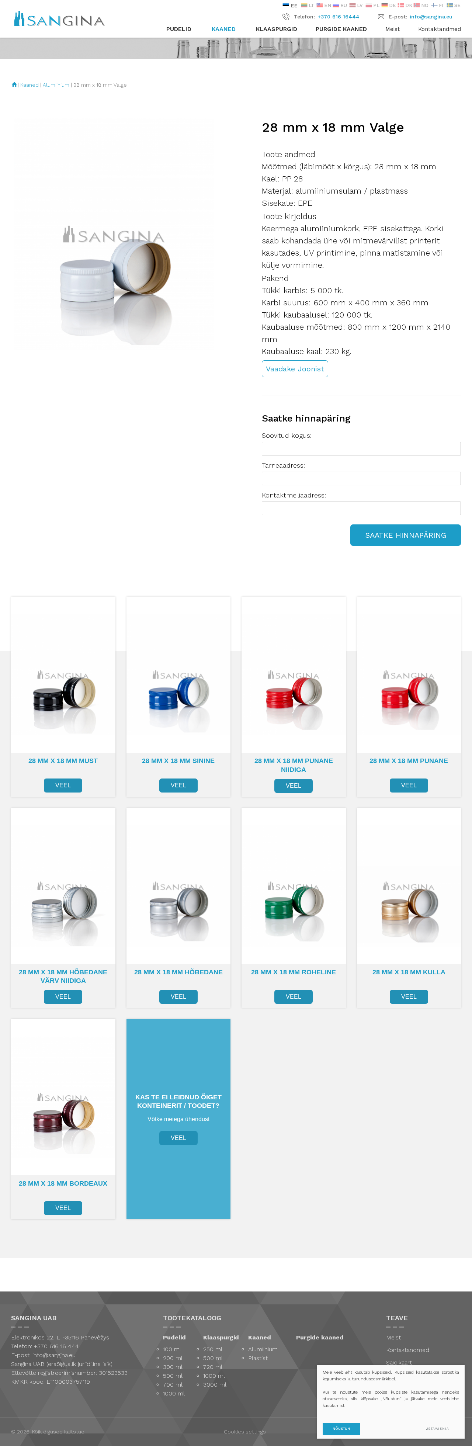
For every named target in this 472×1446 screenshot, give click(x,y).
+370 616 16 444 (55, 1346)
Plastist (258, 1358)
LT (311, 5)
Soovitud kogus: (287, 435)
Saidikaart (399, 1362)
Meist (392, 29)
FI (441, 5)
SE (457, 5)
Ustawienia (437, 1429)
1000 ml (174, 1393)
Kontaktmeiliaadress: (294, 495)
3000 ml (214, 1384)
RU (343, 5)
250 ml (212, 1349)
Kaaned (29, 85)
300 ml (173, 1366)
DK (408, 5)
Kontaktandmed (439, 29)
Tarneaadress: (283, 465)
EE (293, 5)
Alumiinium (56, 85)
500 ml (173, 1375)
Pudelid (174, 1337)
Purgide (341, 28)
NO (424, 5)
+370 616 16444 (338, 17)
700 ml (173, 1384)
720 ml (212, 1366)
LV (360, 5)
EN (327, 5)
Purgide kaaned (320, 1337)
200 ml (173, 1358)
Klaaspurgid (221, 1337)
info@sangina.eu (431, 17)
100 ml (172, 1349)
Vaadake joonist (295, 368)
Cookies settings (245, 1432)
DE (392, 5)
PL (376, 5)
